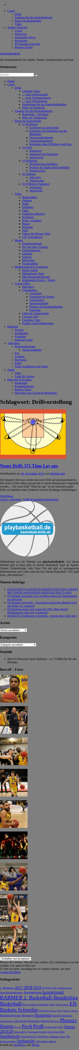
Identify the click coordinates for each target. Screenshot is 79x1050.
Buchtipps (20, 359)
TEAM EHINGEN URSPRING (34, 1037)
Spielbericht (9, 1036)
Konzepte (35, 310)
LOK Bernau (20, 1021)
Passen (26, 223)
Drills (18, 14)
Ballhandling (29, 197)
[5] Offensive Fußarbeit (35, 184)
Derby (52, 1005)
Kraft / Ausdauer (31, 220)
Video (18, 24)
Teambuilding (30, 263)
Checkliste (35, 293)
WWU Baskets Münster (45, 1041)
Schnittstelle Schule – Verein (38, 280)
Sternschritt (35, 190)
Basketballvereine (25, 346)
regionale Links (24, 339)
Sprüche (27, 256)
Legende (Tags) (31, 91)
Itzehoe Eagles (6, 1021)
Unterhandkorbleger (41, 140)
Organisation (29, 290)
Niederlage (33, 1021)
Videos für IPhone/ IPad (36, 233)
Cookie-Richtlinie (10, 972)
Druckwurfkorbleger (41, 137)
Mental (19, 240)
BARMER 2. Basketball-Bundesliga (39, 997)
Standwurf (35, 150)
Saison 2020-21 (21, 1032)
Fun (17, 353)
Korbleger (28, 217)
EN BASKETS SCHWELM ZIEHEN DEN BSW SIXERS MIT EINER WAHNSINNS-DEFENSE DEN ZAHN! (42, 591)
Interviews (21, 34)
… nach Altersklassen (34, 101)
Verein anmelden (32, 349)
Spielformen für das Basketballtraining (44, 104)
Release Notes (23, 389)
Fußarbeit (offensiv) (33, 213)
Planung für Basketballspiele (45, 306)
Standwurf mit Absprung (43, 154)
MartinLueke (57, 473)
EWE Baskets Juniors (47, 1011)
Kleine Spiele (30, 270)
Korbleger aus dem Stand (44, 127)
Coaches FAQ (30, 316)
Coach (11, 10)
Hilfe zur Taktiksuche (34, 117)
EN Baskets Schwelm (27, 44)
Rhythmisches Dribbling (43, 164)
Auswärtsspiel (53, 992)
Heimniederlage (10, 1015)
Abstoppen (35, 187)
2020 (54, 988)
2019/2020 (46, 988)
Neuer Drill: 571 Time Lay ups (29, 465)
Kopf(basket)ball (32, 243)
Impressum (21, 383)
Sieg (62, 1031)
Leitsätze (27, 253)
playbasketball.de (10, 53)
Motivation (28, 260)
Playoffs (17, 1027)
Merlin (35, 1044)
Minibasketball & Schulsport (31, 266)
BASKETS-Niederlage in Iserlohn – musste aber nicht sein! (42, 615)
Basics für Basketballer (28, 20)
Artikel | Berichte (17, 27)
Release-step (36, 180)
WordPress (19, 1044)
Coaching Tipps (31, 320)
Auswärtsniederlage (11, 992)
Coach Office (22, 283)
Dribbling (27, 207)
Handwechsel (37, 170)
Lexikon (19, 356)
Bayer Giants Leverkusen (35, 1004)
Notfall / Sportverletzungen (37, 323)
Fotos (59, 1011)
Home (11, 81)
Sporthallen (21, 333)
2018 (28, 987)
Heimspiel (43, 1015)
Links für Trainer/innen (35, 313)
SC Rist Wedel (53, 1032)
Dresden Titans (62, 1005)
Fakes (25, 210)
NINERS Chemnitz (50, 1021)
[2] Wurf (27, 147)
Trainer (62, 1037)
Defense (27, 200)
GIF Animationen (32, 237)
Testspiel (53, 1036)
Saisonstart (33, 1032)
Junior (11, 369)
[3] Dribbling (29, 160)
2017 (19, 988)
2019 (37, 987)
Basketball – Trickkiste (35, 114)
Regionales (21, 40)
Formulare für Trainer (41, 296)
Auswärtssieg (32, 992)
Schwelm (43, 1032)
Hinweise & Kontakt (19, 379)
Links (18, 363)
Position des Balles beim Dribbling (49, 167)
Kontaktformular (24, 386)
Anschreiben (36, 300)
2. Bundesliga (7, 987)
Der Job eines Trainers (35, 247)
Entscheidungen (31, 250)
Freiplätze (20, 336)
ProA (27, 1026)
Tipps (18, 373)
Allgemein (13, 343)
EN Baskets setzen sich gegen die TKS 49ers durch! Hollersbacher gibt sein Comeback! (37, 611)
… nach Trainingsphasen (36, 97)
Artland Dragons (64, 988)
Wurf (25, 230)
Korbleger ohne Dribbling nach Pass (50, 144)
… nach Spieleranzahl (35, 94)
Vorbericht (26, 1041)
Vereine (19, 329)
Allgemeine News (25, 37)
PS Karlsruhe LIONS (53, 1027)
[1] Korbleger (30, 124)
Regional (12, 326)
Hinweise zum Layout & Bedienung (36, 392)
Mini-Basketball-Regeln (36, 276)
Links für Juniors (24, 376)
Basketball (11, 1004)
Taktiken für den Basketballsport (33, 17)
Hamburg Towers (70, 1011)
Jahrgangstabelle (39, 303)
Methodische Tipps (33, 273)
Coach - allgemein (10, 499)
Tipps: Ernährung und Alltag (31, 366)
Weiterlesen (6, 496)
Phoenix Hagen (24, 47)
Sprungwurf (36, 157)
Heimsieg (27, 1015)
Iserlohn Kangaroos (62, 1015)
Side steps (35, 177)
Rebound (27, 227)
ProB (38, 1026)
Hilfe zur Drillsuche (33, 107)
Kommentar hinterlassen (44, 499)
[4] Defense (29, 174)
